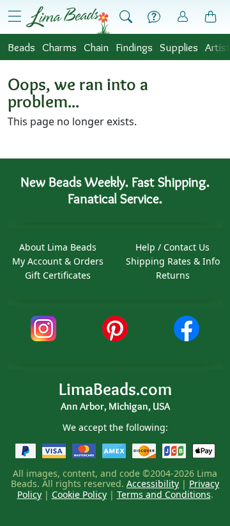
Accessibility (152, 483)
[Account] (182, 17)
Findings (134, 47)
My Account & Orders (57, 261)
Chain (96, 47)
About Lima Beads (57, 247)
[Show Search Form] (125, 17)
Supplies (179, 47)
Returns (173, 275)
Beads (21, 47)
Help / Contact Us (172, 247)
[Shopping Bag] (210, 17)
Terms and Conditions (164, 494)
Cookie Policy (79, 494)
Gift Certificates (58, 275)
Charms (59, 47)
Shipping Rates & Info (173, 261)
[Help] (154, 17)
